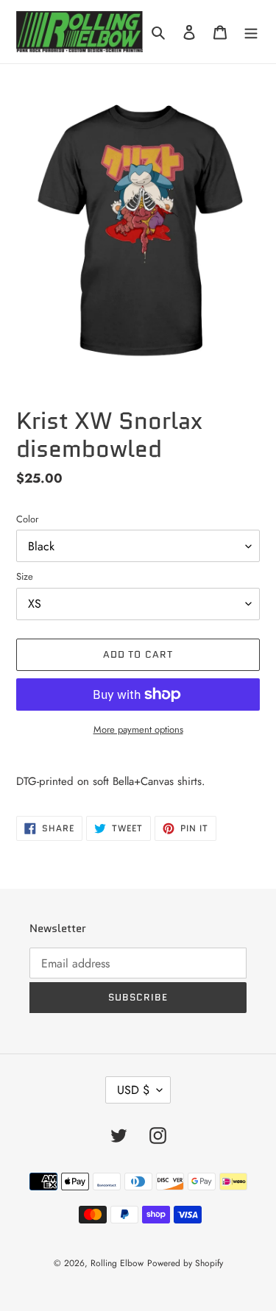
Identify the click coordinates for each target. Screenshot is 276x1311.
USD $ (133, 1089)
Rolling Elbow (117, 1263)
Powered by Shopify (185, 1263)
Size (24, 576)
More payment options (138, 729)
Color (27, 519)
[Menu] (251, 32)
